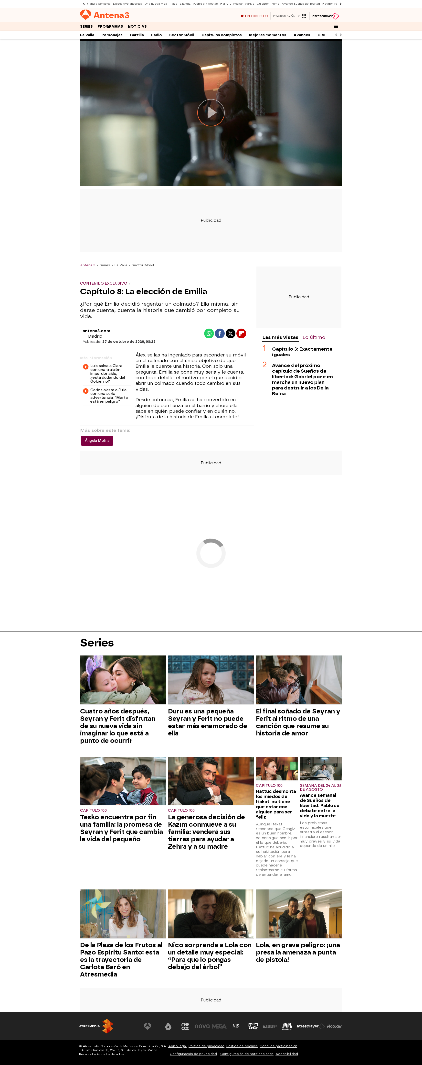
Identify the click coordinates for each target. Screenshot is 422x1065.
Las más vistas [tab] (280, 337)
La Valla (87, 35)
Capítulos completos (221, 35)
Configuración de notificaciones (247, 1054)
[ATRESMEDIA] (96, 1026)
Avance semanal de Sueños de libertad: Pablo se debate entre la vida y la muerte (319, 805)
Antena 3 (87, 265)
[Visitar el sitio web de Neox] (185, 1026)
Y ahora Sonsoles (98, 3)
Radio (156, 35)
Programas (110, 26)
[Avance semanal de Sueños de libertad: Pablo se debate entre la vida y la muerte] (321, 769)
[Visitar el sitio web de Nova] (202, 1026)
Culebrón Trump (268, 3)
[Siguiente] (339, 4)
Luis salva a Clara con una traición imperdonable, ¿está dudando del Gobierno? (107, 373)
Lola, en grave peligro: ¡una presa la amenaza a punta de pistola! (298, 952)
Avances (302, 35)
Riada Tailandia (179, 3)
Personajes (112, 35)
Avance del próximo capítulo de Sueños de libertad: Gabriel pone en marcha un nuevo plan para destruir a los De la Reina (302, 379)
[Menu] (336, 26)
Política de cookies (242, 1046)
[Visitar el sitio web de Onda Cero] (253, 1026)
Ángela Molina (97, 441)
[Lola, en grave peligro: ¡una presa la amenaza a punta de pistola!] (299, 914)
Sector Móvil (181, 35)
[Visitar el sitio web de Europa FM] (270, 1026)
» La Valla (119, 265)
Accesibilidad (286, 1054)
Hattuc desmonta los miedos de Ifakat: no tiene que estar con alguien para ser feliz (276, 804)
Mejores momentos (267, 35)
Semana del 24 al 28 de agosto (320, 788)
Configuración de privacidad (193, 1054)
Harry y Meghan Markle (237, 3)
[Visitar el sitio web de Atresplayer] (311, 1026)
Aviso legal (177, 1046)
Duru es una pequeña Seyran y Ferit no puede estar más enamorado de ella (207, 722)
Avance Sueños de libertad (301, 3)
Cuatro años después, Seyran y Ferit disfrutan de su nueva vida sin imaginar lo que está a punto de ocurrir (117, 726)
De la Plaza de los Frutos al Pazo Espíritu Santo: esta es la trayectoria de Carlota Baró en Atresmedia (121, 959)
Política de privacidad (206, 1046)
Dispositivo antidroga (127, 3)
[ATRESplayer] (325, 16)
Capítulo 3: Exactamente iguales (302, 351)
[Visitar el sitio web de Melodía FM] (287, 1026)
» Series (103, 265)
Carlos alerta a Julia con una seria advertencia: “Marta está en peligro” (109, 396)
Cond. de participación (278, 1046)
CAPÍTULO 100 (93, 811)
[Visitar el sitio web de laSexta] (168, 1026)
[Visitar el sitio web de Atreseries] (236, 1026)
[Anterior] (82, 4)
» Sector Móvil (141, 265)
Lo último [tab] (314, 337)
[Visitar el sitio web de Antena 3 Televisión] (151, 1026)
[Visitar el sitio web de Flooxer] (334, 1026)
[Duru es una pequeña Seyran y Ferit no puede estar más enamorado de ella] (211, 680)
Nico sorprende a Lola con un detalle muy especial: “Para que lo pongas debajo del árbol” (210, 956)
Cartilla (137, 35)
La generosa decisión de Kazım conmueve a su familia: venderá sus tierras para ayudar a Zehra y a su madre (206, 831)
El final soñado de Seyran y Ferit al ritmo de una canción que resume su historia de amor (298, 722)
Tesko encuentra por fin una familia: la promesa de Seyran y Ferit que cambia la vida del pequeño (121, 828)
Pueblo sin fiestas (205, 3)
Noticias (137, 26)
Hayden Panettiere (335, 3)
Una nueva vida (156, 3)
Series (86, 26)
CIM (321, 35)
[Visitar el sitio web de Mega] (219, 1026)
